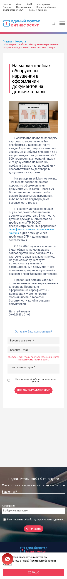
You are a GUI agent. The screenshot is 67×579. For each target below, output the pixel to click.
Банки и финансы (38, 10)
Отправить (33, 528)
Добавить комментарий (33, 390)
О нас (19, 4)
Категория (8, 506)
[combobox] (33, 511)
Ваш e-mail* (9, 491)
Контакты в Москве (46, 7)
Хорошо (33, 572)
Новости (7, 4)
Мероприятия (43, 4)
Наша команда (23, 7)
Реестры (7, 7)
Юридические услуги (13, 10)
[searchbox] (17, 510)
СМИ (29, 4)
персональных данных (50, 519)
